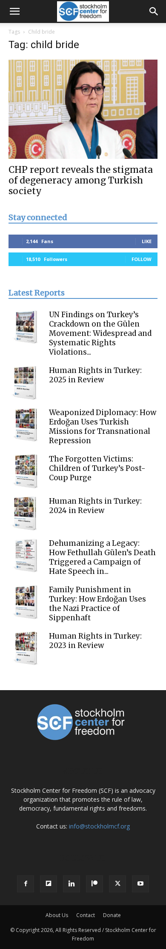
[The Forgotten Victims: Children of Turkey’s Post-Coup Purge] (26, 471)
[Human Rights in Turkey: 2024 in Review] (26, 513)
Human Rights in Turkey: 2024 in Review (95, 505)
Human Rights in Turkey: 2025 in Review (95, 375)
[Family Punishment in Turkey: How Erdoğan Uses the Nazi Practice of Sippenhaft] (26, 602)
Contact (85, 915)
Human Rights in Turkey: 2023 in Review (95, 640)
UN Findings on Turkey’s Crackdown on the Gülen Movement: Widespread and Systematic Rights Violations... (100, 333)
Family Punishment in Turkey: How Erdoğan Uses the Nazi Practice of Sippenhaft (97, 603)
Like (147, 241)
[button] (14, 11)
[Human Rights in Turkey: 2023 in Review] (26, 648)
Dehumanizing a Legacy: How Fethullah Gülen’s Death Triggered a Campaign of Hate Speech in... (102, 557)
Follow (142, 259)
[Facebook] (25, 883)
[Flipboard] (48, 883)
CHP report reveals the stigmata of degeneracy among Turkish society (81, 180)
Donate (112, 915)
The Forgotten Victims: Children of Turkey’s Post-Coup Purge (97, 468)
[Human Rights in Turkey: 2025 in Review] (26, 383)
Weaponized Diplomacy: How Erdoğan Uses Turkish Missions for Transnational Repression (102, 426)
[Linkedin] (71, 883)
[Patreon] (94, 883)
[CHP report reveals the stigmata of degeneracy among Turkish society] (83, 109)
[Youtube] (140, 883)
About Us (57, 915)
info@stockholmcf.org (99, 826)
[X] (117, 883)
